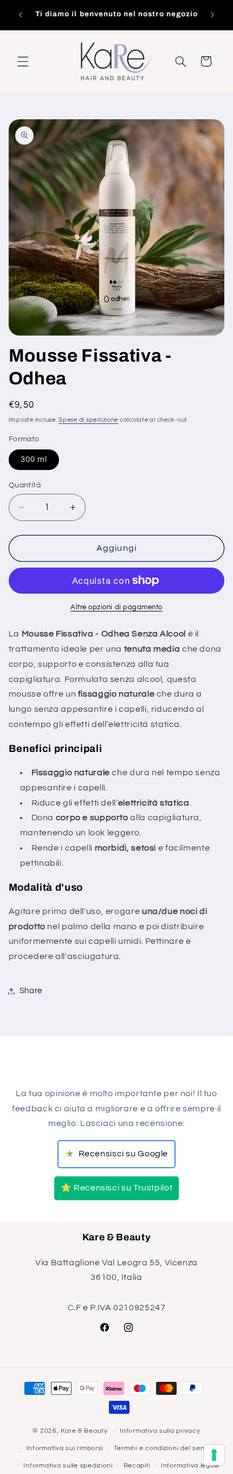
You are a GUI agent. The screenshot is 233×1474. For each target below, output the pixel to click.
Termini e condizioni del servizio (165, 1448)
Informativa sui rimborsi (65, 1448)
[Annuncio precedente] (21, 15)
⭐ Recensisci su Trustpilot (116, 1187)
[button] (22, 61)
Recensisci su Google (116, 1154)
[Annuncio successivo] (212, 15)
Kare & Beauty (84, 1431)
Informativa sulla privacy (160, 1431)
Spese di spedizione (88, 420)
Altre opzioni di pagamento (116, 607)
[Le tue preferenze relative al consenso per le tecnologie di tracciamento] (214, 1455)
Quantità (25, 485)
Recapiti (137, 1466)
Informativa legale (190, 1466)
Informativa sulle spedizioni (68, 1466)
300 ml (34, 459)
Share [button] (31, 991)
